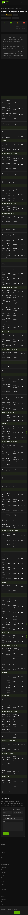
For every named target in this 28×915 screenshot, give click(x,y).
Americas (3, 855)
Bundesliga (3, 872)
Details (4, 821)
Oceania (3, 852)
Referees (7, 8)
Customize (4, 912)
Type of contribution (7, 815)
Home (2, 8)
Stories (2, 884)
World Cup (3, 867)
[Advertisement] (14, 74)
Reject (10, 912)
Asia (2, 857)
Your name (5, 809)
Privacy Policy (4, 901)
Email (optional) (16, 809)
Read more (16, 909)
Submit (5, 834)
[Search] (15, 2)
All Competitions (5, 864)
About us (3, 896)
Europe (2, 847)
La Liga (2, 874)
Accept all (17, 912)
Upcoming (3, 889)
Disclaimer (3, 899)
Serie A (2, 877)
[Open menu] (25, 2)
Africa (2, 850)
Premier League (4, 869)
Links (2, 904)
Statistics (3, 887)
